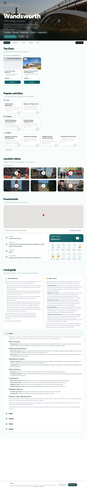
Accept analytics (72, 484)
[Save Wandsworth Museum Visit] (37, 112)
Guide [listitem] (37, 42)
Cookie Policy (36, 486)
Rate (22, 36)
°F (80, 238)
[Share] (27, 36)
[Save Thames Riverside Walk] (37, 145)
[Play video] (16, 173)
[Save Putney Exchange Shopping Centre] (37, 128)
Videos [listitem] (23, 42)
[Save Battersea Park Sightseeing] (18, 112)
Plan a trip (80, 42)
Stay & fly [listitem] (7, 42)
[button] (13, 71)
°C (77, 238)
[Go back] (5, 2)
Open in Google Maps (76, 230)
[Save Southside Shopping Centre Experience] (18, 128)
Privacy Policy (41, 486)
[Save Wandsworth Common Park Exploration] (18, 145)
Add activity (9, 149)
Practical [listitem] (31, 42)
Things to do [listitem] (15, 42)
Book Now (12, 82)
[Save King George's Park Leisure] (74, 145)
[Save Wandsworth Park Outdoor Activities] (56, 145)
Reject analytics (62, 484)
